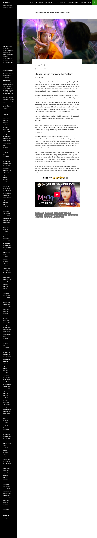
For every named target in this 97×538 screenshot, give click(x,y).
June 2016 (5, 395)
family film (49, 212)
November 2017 (7, 357)
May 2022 (5, 234)
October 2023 (6, 195)
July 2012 (5, 502)
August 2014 (6, 445)
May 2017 (5, 370)
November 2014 (7, 438)
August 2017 (6, 363)
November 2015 (7, 411)
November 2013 (7, 466)
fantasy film (58, 212)
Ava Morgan (6, 105)
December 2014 (7, 436)
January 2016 (6, 407)
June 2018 (5, 341)
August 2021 (6, 254)
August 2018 (6, 336)
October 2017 (6, 359)
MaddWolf (39, 215)
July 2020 (5, 284)
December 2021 (7, 245)
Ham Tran (67, 212)
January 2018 (6, 352)
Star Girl (42, 65)
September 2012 (7, 498)
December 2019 (7, 300)
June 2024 (5, 177)
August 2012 (6, 500)
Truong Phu (48, 217)
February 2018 (6, 350)
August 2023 (6, 200)
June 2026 (5, 122)
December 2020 (7, 272)
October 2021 (6, 250)
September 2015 (7, 416)
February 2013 (6, 486)
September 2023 (7, 197)
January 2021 (6, 270)
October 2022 (6, 222)
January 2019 (6, 325)
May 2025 (5, 152)
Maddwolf (7, 2)
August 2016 (6, 391)
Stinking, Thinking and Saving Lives (8, 101)
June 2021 (5, 259)
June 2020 (5, 286)
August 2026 (6, 118)
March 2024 (6, 184)
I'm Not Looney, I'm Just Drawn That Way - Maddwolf (8, 90)
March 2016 (6, 402)
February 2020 (6, 295)
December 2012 (7, 491)
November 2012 (7, 493)
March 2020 (6, 293)
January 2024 (6, 188)
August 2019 (6, 309)
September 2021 (7, 252)
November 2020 (7, 275)
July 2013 (5, 475)
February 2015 (6, 432)
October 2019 (6, 304)
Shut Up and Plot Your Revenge (8, 106)
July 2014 (5, 448)
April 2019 (5, 318)
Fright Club (48, 2)
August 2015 (6, 418)
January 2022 (6, 243)
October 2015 (6, 413)
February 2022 (6, 241)
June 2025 (5, 150)
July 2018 (5, 338)
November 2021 (7, 247)
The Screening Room (60, 2)
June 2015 (5, 423)
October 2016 (6, 386)
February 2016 (6, 404)
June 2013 (5, 477)
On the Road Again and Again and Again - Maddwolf (8, 75)
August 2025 (6, 145)
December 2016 (7, 382)
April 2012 (5, 507)
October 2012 (6, 495)
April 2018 (5, 345)
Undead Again (7, 86)
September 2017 (7, 361)
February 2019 (6, 322)
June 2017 (5, 368)
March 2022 (6, 238)
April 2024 (5, 181)
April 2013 (5, 482)
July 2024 (5, 175)
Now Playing (39, 2)
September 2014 (7, 443)
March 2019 (6, 320)
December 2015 (7, 409)
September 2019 (7, 307)
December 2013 (7, 463)
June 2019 (5, 313)
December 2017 (7, 354)
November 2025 (7, 138)
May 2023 (5, 206)
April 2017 (5, 372)
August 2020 (6, 282)
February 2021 (6, 268)
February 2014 (6, 459)
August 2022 (6, 227)
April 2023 (5, 209)
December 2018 (7, 327)
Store (89, 2)
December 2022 (7, 218)
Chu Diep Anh (39, 212)
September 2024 (7, 170)
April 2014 (5, 454)
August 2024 (6, 172)
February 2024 (6, 186)
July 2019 (5, 311)
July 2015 (5, 420)
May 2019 (5, 316)
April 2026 (5, 127)
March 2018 (6, 347)
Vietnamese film (58, 217)
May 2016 (5, 398)
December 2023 (7, 191)
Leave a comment (51, 69)
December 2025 (7, 136)
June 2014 (5, 450)
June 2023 (5, 204)
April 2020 (5, 291)
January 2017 (6, 379)
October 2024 (6, 168)
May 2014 (5, 452)
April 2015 (5, 427)
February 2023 (6, 213)
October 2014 (6, 441)
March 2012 (6, 509)
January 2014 (6, 461)
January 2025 (6, 161)
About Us (83, 2)
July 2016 (5, 393)
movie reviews (73, 215)
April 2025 (5, 154)
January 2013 (6, 488)
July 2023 (5, 202)
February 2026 (6, 131)
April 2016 (5, 400)
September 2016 (7, 388)
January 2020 (6, 297)
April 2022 (5, 236)
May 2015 (5, 425)
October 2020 (6, 277)
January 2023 (6, 216)
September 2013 (7, 470)
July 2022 (5, 229)
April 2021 (5, 263)
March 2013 (6, 484)
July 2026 (5, 120)
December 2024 (7, 163)
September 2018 (7, 334)
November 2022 (7, 220)
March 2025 (6, 156)
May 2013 (5, 479)
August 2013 (6, 473)
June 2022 (5, 231)
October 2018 (6, 332)
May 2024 (5, 179)
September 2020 (7, 279)
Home (31, 2)
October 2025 (6, 140)
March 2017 (6, 375)
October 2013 (6, 468)
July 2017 (5, 366)
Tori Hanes (39, 217)
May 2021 (5, 261)
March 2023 (6, 211)
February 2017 (6, 377)
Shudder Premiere (73, 2)
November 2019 (7, 302)
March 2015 (6, 429)
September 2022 (7, 225)
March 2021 (6, 266)
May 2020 (5, 288)
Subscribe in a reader (8, 519)
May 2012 (5, 504)
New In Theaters (40, 62)
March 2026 (6, 129)
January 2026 (6, 134)
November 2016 (7, 384)
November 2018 (7, 329)
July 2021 (5, 256)
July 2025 (5, 147)
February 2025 (6, 159)
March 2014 (6, 457)
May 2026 (5, 125)
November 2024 (7, 166)
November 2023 (7, 193)
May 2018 (5, 343)
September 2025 (7, 143)
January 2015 (6, 434)
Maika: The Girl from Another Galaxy (55, 215)
